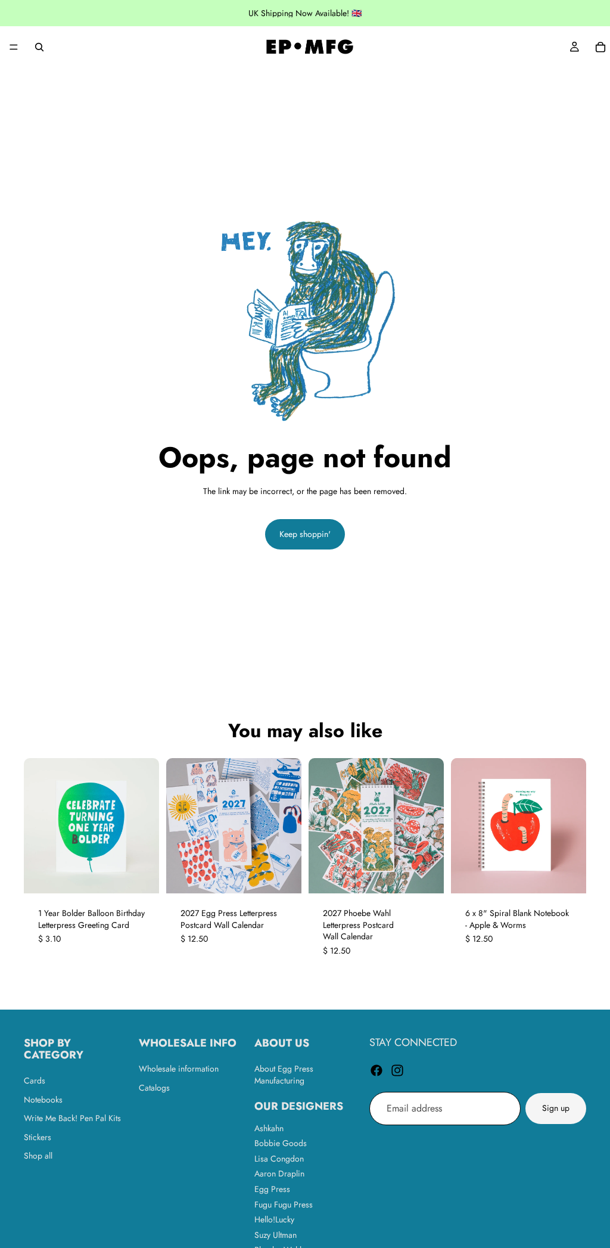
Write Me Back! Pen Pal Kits (72, 1118)
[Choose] (140, 875)
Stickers (37, 1137)
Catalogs (154, 1087)
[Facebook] (376, 1070)
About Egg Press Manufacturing (283, 1074)
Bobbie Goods (280, 1143)
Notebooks (43, 1099)
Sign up (555, 1108)
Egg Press (272, 1188)
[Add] (283, 875)
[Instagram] (397, 1070)
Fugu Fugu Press (283, 1204)
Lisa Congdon (279, 1158)
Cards (34, 1080)
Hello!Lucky (274, 1219)
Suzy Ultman (275, 1234)
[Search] (39, 47)
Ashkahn (269, 1128)
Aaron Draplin (279, 1173)
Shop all (38, 1156)
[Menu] (13, 47)
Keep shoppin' (305, 534)
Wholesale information (179, 1069)
